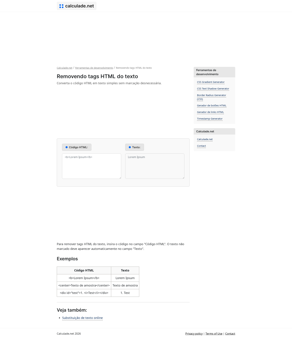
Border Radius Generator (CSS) (211, 97)
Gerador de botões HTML (211, 105)
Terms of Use (213, 333)
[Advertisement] (146, 37)
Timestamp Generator (210, 118)
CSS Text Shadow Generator (213, 88)
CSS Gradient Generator (211, 82)
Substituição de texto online (82, 318)
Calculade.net (205, 139)
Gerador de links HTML (210, 112)
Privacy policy (194, 333)
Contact (201, 145)
